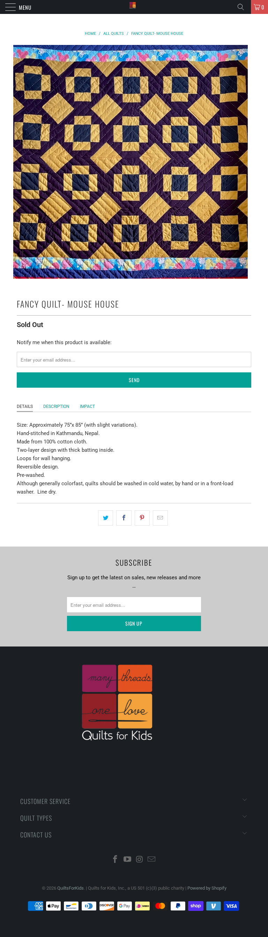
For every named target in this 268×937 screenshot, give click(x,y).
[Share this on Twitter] (105, 518)
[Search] (243, 7)
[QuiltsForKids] (134, 7)
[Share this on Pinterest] (142, 518)
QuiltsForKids (70, 888)
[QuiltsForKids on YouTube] (127, 859)
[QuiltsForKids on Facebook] (115, 859)
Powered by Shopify (206, 888)
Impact (87, 406)
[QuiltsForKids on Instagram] (140, 859)
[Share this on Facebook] (123, 518)
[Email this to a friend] (160, 518)
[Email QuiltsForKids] (152, 859)
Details (25, 406)
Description (56, 406)
